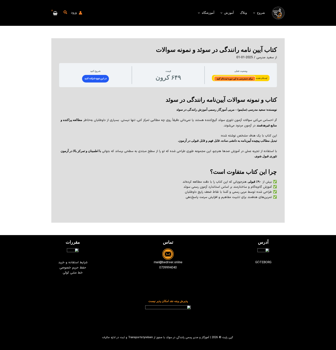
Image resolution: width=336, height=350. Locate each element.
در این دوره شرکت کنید (95, 78)
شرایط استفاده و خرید (73, 262)
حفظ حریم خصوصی (73, 267)
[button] (255, 12)
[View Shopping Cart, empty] (55, 13)
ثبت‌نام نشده (261, 78)
